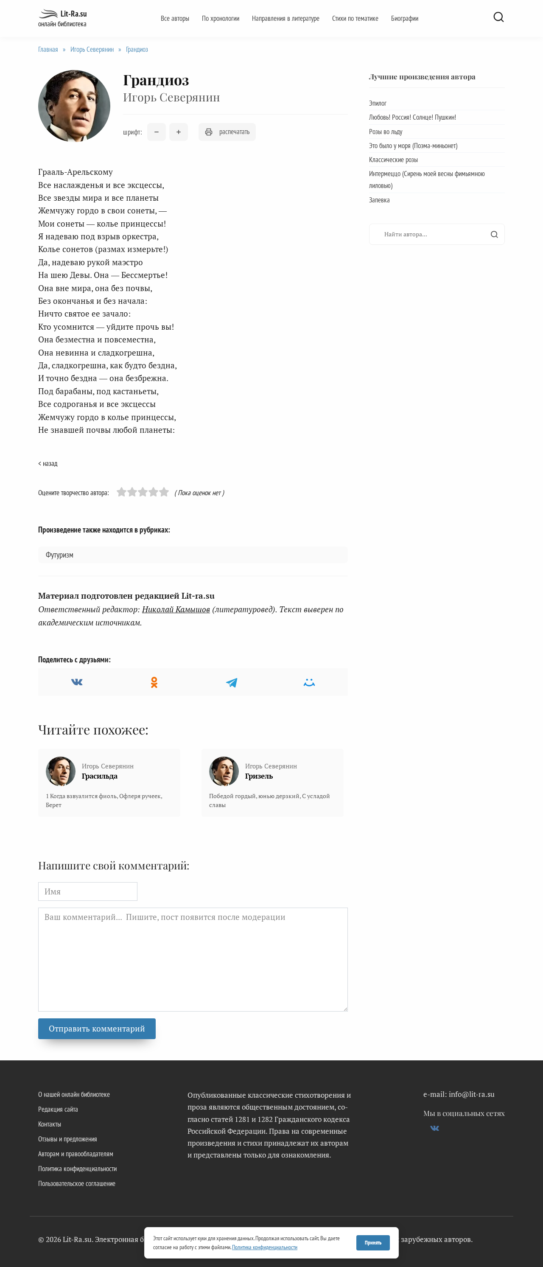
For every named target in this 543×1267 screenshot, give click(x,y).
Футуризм (59, 554)
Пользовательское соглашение (76, 1183)
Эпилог (377, 103)
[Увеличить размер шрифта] (178, 132)
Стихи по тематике (355, 18)
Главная (48, 49)
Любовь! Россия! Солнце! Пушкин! (412, 117)
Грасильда (100, 776)
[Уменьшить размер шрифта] (156, 132)
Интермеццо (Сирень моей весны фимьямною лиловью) (427, 179)
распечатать (234, 131)
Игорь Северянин (92, 49)
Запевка (379, 200)
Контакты (49, 1124)
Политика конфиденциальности (77, 1168)
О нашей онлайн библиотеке (74, 1094)
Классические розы (393, 159)
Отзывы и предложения (67, 1139)
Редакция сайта (58, 1109)
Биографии (404, 18)
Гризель (259, 776)
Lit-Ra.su (74, 13)
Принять (373, 1242)
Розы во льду (385, 131)
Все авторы (175, 18)
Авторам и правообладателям (75, 1153)
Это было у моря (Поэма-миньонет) (413, 145)
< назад (47, 463)
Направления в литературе (285, 18)
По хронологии (220, 18)
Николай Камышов (176, 609)
